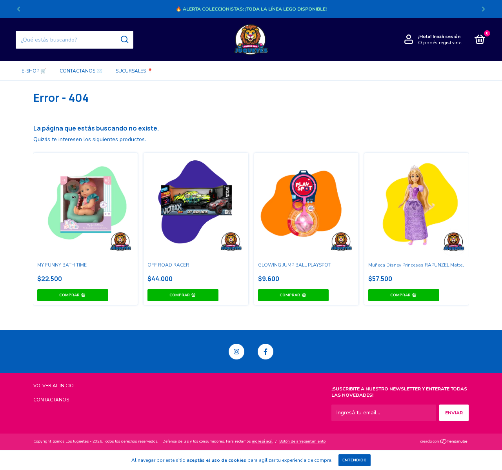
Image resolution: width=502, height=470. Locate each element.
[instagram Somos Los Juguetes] (236, 351)
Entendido (354, 460)
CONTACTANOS (51, 400)
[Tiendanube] (444, 442)
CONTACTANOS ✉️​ (81, 71)
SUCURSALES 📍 (134, 71)
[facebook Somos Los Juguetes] (265, 351)
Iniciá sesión (446, 36)
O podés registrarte (439, 43)
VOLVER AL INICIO (53, 386)
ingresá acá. (262, 441)
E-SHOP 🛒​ (34, 71)
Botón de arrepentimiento (302, 441)
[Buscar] (124, 40)
